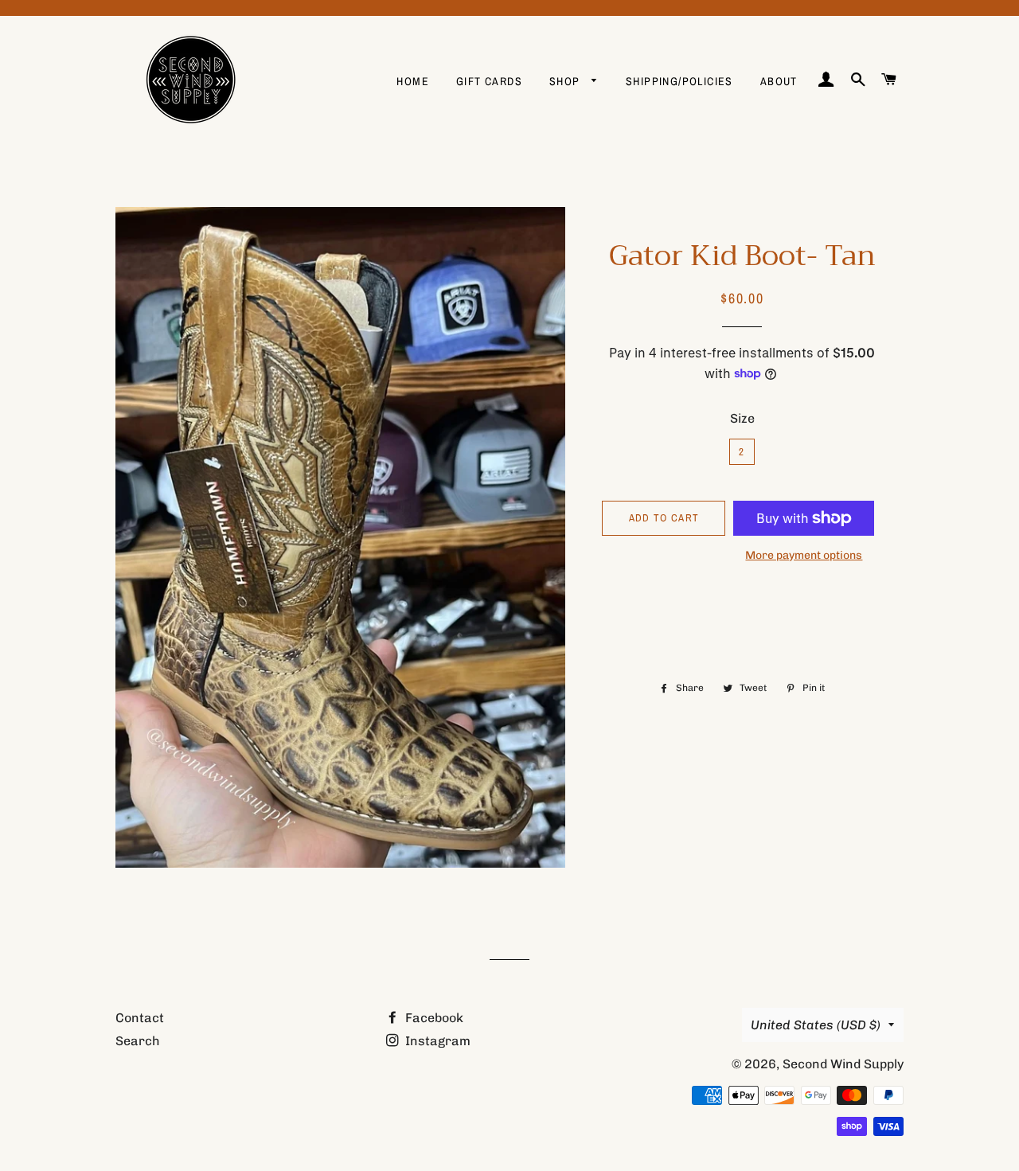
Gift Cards (489, 81)
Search (137, 1040)
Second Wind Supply (843, 1063)
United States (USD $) (815, 1024)
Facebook (432, 1017)
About (779, 81)
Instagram (436, 1040)
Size (742, 418)
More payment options (803, 555)
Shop (566, 81)
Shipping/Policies (679, 81)
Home (412, 81)
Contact (139, 1017)
